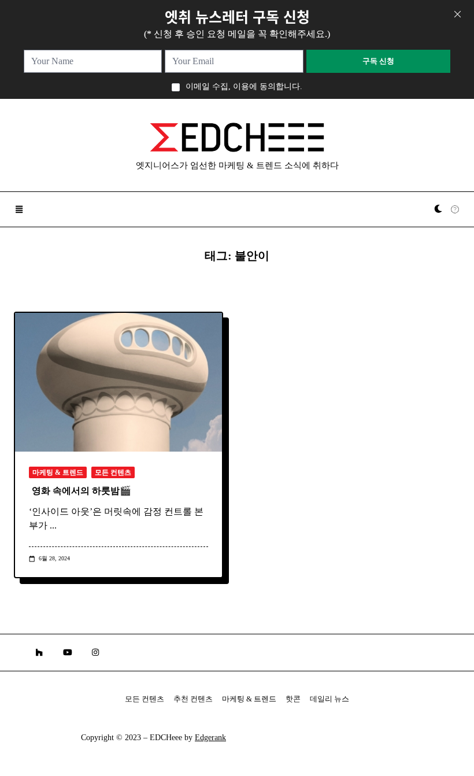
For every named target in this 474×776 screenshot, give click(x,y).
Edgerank (210, 737)
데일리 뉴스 (329, 699)
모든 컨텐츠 (113, 472)
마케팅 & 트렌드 (57, 472)
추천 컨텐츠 (193, 699)
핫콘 (293, 699)
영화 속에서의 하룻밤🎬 (81, 491)
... (53, 525)
